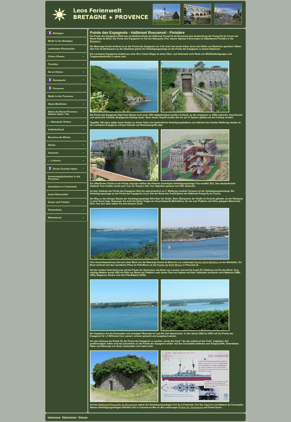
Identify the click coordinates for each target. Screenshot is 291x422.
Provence (58, 88)
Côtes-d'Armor (56, 56)
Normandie (59, 80)
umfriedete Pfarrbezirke (61, 48)
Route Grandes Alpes (64, 168)
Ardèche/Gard (56, 129)
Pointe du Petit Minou (169, 265)
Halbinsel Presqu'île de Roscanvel (117, 404)
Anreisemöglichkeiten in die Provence (64, 177)
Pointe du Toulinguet (191, 407)
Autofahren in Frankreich (62, 186)
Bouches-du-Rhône (59, 137)
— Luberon (54, 160)
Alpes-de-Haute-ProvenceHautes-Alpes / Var (62, 112)
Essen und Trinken (59, 202)
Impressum (54, 417)
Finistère (53, 64)
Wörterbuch (54, 217)
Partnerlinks (55, 209)
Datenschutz (69, 417)
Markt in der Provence (60, 96)
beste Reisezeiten (58, 194)
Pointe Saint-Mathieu (206, 262)
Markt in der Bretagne (60, 41)
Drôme (51, 145)
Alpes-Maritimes (57, 104)
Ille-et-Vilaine (55, 72)
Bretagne (57, 33)
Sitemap (83, 417)
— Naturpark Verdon (59, 121)
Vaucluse (53, 152)
